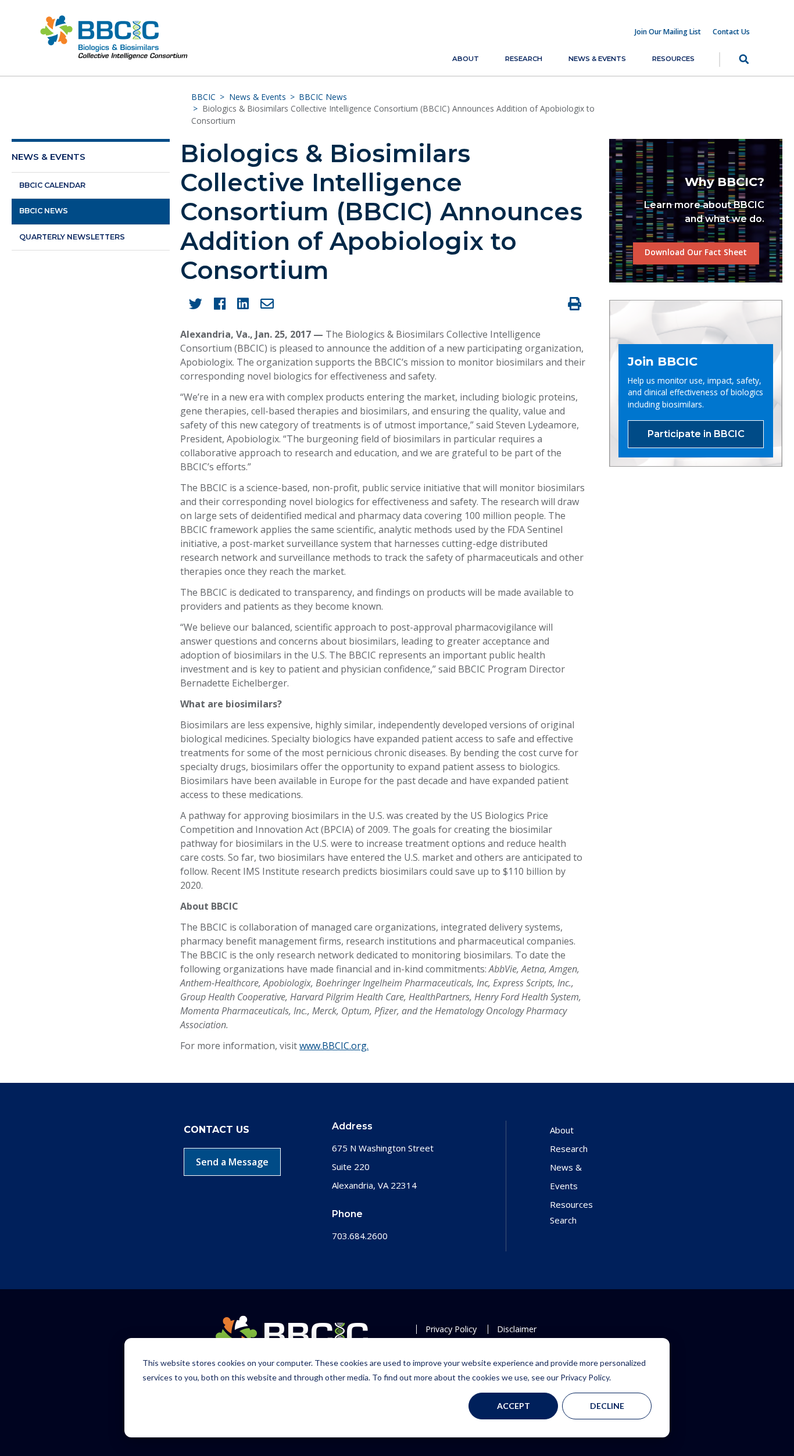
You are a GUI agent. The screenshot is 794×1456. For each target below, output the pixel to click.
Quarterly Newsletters (72, 236)
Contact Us (731, 32)
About (465, 59)
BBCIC (203, 96)
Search (734, 59)
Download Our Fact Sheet (696, 251)
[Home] (113, 36)
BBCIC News (323, 96)
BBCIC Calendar (52, 185)
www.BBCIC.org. (334, 1045)
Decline (607, 1406)
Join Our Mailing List (668, 32)
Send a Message (232, 1162)
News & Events (597, 59)
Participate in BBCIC (696, 433)
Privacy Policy (451, 1329)
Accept (513, 1406)
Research (523, 59)
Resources (673, 59)
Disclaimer (517, 1329)
